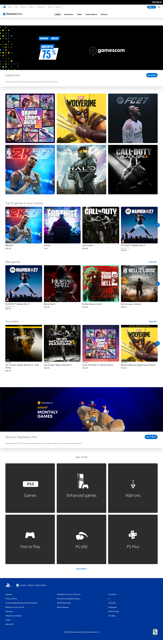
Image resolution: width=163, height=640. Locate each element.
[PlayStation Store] (13, 14)
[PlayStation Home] (4, 7)
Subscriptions (91, 14)
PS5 (16, 7)
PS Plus (31, 7)
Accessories (40, 7)
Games (23, 7)
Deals (79, 14)
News (50, 7)
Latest (57, 14)
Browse (104, 14)
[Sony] (157, 4)
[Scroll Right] (157, 225)
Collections (68, 14)
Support (57, 7)
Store (9, 7)
